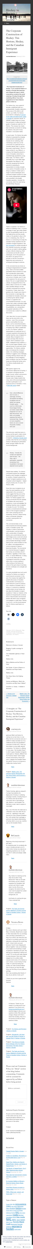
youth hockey (17, 1229)
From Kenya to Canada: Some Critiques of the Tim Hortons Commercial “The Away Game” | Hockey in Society (15, 1044)
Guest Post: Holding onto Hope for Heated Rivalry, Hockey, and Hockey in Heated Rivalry (16, 1164)
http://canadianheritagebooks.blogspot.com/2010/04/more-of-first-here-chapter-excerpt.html (17, 80)
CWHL (8, 1206)
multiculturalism (20, 633)
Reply (12, 767)
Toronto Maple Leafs (15, 1222)
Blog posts (18, 630)
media (14, 633)
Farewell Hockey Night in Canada (15, 1151)
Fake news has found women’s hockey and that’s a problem (16, 1175)
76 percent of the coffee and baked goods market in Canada (16, 116)
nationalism (9, 634)
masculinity (9, 1215)
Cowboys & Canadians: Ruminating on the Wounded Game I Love (16, 1156)
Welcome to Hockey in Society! (14, 645)
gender (24, 1208)
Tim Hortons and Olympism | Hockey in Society (16, 1030)
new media (20, 1217)
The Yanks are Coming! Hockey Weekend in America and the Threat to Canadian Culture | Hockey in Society (16, 1054)
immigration (9, 633)
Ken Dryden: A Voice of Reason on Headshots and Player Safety (15, 668)
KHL (17, 1212)
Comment (20, 1102)
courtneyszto (16, 729)
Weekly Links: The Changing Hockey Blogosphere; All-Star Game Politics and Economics (24, 697)
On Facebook (10, 1138)
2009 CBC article (11, 385)
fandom (12, 1208)
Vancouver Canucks (16, 1224)
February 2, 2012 (21, 56)
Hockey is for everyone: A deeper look (11, 695)
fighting (19, 1208)
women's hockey (14, 1227)
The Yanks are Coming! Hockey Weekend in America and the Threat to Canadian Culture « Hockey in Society (16, 911)
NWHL (14, 1220)
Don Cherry (14, 1206)
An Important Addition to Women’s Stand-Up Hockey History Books (15, 1182)
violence (9, 1227)
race (18, 1220)
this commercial (10, 245)
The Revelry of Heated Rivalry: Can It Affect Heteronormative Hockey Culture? (16, 1170)
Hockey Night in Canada (11, 1210)
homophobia (20, 1210)
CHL (14, 1204)
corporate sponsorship (16, 631)
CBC (11, 1204)
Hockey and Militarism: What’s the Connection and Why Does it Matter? (16, 682)
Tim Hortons (15, 634)
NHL (8, 1219)
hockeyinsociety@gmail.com (16, 1009)
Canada (8, 631)
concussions (20, 1204)
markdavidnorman (11, 56)
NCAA (14, 1217)
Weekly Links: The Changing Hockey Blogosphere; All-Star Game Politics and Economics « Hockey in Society (16, 774)
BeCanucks (15, 835)
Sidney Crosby (9, 1222)
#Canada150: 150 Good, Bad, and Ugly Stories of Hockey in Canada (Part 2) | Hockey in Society (15, 1036)
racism (22, 1219)
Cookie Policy (9, 1241)
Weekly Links (9, 659)
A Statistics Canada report (20, 438)
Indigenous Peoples (10, 1212)
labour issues (22, 1212)
